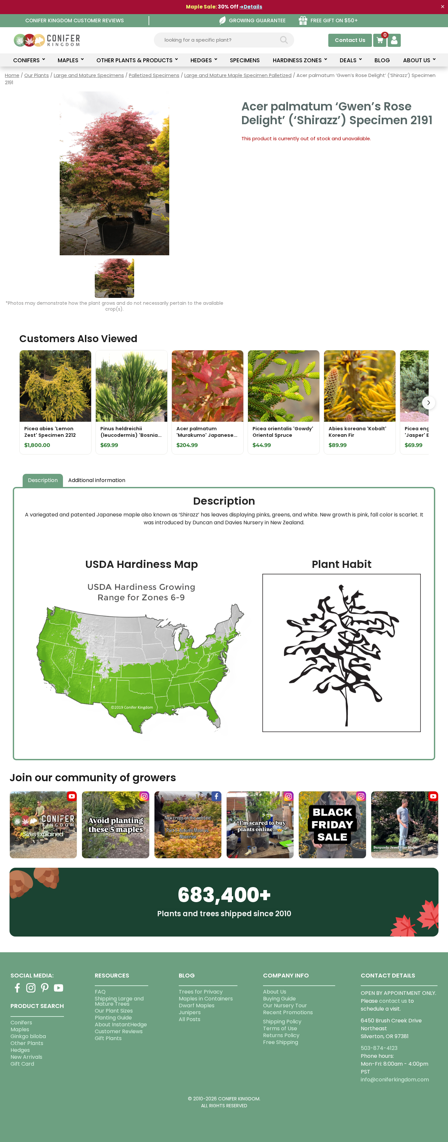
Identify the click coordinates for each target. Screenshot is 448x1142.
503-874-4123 (379, 1048)
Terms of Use (280, 1028)
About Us (274, 992)
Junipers (190, 1012)
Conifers (21, 1022)
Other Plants (26, 1043)
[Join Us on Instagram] (31, 992)
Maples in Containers (206, 998)
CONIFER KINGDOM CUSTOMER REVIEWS (74, 20)
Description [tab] (43, 480)
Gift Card (22, 1064)
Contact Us (350, 40)
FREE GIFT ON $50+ (334, 20)
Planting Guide (113, 1017)
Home (12, 75)
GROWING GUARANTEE (257, 20)
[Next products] (428, 402)
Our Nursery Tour (285, 1005)
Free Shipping (280, 1042)
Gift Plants (108, 1038)
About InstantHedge (121, 1024)
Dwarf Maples (196, 1005)
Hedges (20, 1050)
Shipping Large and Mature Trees (119, 1001)
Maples (19, 1029)
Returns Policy (281, 1035)
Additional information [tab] (96, 480)
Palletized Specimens (154, 75)
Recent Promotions (288, 1012)
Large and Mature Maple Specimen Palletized (238, 75)
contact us (393, 1001)
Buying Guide (279, 998)
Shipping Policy (282, 1021)
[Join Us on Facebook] (17, 992)
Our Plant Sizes (114, 1011)
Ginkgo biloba (28, 1036)
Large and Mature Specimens (89, 75)
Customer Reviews (119, 1031)
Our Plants (36, 75)
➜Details (250, 6)
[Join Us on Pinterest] (45, 992)
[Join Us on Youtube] (59, 992)
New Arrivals (26, 1057)
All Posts (189, 1019)
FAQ (100, 992)
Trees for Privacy (201, 992)
